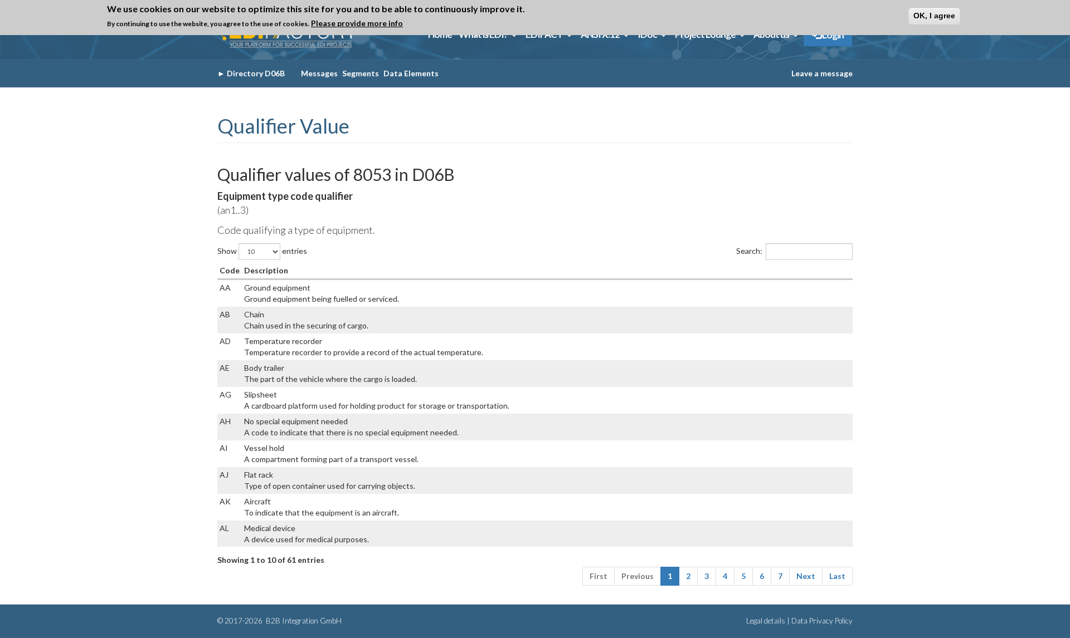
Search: (749, 250)
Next (805, 576)
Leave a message (822, 73)
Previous (637, 576)
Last (837, 576)
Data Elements (411, 73)
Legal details (765, 620)
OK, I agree (934, 15)
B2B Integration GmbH (303, 620)
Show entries (262, 250)
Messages (319, 73)
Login (832, 35)
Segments (360, 73)
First (598, 576)
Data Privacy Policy (822, 620)
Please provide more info (357, 23)
